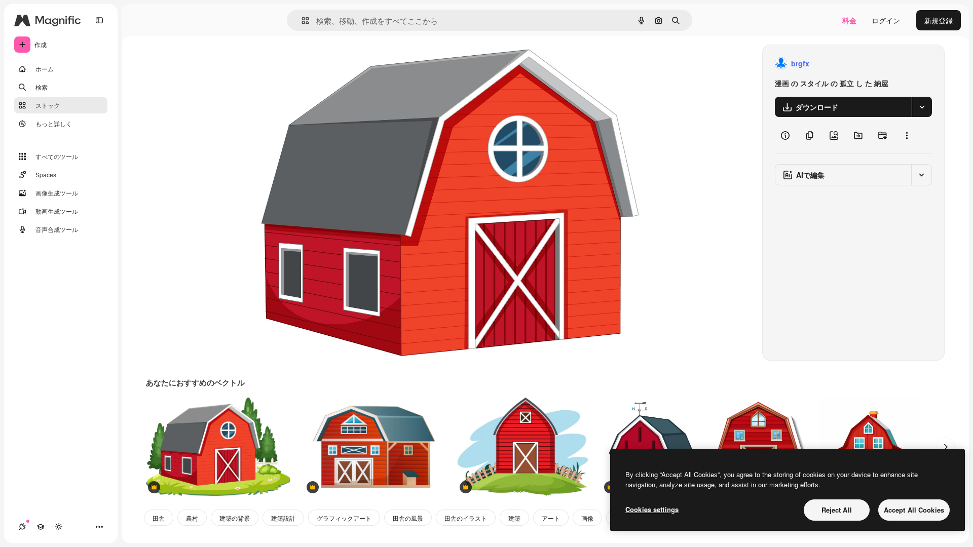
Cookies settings (652, 509)
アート (551, 518)
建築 (514, 518)
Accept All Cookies (914, 510)
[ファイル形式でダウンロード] (922, 107)
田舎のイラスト (465, 518)
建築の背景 (234, 518)
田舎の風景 (408, 518)
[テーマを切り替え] (59, 527)
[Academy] (40, 527)
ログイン (886, 20)
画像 (587, 518)
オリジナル (325, 63)
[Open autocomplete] (301, 20)
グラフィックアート (344, 518)
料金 (849, 20)
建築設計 (283, 518)
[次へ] (946, 446)
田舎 (159, 518)
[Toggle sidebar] (99, 20)
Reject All (836, 510)
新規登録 (938, 20)
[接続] (22, 527)
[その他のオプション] (906, 135)
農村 (192, 518)
